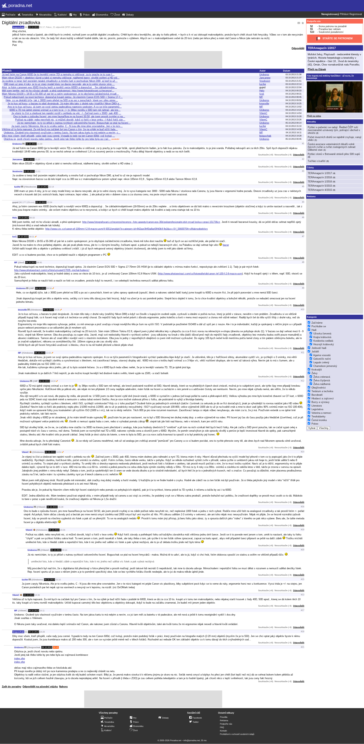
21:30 (39, 144)
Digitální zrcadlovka (21, 22)
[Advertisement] (153, 59)
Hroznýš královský (323, 344)
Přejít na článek (317, 69)
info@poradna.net (192, 740)
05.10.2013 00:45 (293, 139)
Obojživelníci (318, 387)
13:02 (48, 353)
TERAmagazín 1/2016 (320, 181)
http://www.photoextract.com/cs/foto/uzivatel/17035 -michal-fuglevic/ (51, 270)
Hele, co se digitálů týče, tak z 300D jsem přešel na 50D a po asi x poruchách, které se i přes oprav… (62, 100)
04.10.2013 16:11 (293, 132)
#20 (302, 550)
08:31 (31, 237)
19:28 (42, 632)
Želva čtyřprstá (321, 380)
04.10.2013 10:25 (293, 103)
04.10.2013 (23, 218)
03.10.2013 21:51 (293, 81)
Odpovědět (298, 48)
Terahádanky (318, 416)
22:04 (49, 202)
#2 (303, 159)
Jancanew (264, 77)
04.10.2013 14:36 (293, 129)
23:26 (62, 530)
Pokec (49, 27)
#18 (302, 631)
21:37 (37, 159)
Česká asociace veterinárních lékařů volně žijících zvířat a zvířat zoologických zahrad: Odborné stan (332, 147)
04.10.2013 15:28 (293, 116)
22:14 (51, 187)
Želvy (314, 373)
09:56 (49, 288)
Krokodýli (316, 369)
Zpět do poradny (11, 686)
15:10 (58, 579)
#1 (303, 143)
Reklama (224, 720)
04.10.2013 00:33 (293, 90)
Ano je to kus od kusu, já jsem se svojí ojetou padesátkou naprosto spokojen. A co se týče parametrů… (65, 106)
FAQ (222, 727)
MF (261, 97)
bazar (226, 245)
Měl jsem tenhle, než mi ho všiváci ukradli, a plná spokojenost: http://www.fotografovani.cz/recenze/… (58, 90)
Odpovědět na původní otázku (40, 686)
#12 (302, 381)
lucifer (262, 84)
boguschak (18, 27)
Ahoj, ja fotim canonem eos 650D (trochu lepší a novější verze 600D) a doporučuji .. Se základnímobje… (59, 87)
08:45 (39, 262)
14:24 (53, 381)
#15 (302, 579)
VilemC (263, 113)
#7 (303, 236)
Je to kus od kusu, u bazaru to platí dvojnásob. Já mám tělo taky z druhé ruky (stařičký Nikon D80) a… (64, 103)
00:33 (32, 218)
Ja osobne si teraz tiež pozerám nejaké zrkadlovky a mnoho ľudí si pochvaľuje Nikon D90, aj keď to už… (60, 81)
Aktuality (311, 122)
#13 (302, 594)
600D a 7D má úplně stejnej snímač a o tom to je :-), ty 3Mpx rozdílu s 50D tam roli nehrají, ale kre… (65, 110)
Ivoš (261, 93)
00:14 (64, 550)
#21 (302, 647)
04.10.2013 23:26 (293, 119)
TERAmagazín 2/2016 (320, 177)
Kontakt (223, 731)
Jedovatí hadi (318, 348)
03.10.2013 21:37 (293, 77)
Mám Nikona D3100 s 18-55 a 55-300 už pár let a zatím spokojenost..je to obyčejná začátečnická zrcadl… (60, 93)
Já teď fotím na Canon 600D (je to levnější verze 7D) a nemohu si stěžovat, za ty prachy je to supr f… (58, 74)
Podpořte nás (314, 21)
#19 (302, 529)
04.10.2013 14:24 (293, 110)
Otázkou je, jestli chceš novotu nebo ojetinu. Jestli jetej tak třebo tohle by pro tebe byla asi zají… (57, 139)
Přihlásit (344, 14)
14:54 (58, 452)
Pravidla (223, 717)
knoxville (264, 103)
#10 (302, 309)
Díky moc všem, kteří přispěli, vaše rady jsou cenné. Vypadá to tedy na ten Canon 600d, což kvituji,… (58, 135)
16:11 (42, 610)
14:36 (37, 595)
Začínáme (316, 322)
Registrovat (355, 14)
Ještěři (315, 351)
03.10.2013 (33, 27)
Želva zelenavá (321, 376)
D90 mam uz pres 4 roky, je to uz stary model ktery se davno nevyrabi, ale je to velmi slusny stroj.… (59, 84)
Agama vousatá (321, 355)
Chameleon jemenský (325, 366)
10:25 (57, 310)
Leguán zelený (321, 362)
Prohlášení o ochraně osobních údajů (237, 734)
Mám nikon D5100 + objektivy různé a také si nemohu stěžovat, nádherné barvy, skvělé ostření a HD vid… (60, 77)
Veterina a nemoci (321, 412)
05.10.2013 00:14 (293, 123)
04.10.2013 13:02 (293, 107)
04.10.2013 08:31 (293, 94)
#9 (303, 288)
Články (310, 167)
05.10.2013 (56, 550)
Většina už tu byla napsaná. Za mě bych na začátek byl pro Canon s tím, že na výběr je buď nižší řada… (60, 129)
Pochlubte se (318, 326)
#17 (302, 610)
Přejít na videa (314, 116)
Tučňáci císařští (317, 161)
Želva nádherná (321, 384)
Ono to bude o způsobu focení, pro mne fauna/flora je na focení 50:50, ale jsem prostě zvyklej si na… (69, 116)
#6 (303, 217)
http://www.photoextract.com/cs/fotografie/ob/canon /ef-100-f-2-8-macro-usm (200, 273)
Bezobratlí (317, 394)
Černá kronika (319, 420)
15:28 (60, 507)
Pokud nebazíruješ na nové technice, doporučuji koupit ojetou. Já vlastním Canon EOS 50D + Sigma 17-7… (63, 97)
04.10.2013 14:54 (293, 113)
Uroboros (264, 74)
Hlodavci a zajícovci (322, 398)
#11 (302, 352)
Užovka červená (322, 333)
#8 (303, 262)
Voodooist (264, 81)
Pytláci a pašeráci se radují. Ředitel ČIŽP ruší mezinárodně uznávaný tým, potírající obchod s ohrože (334, 130)
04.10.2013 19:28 (293, 136)
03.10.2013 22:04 (293, 87)
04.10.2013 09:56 (293, 100)
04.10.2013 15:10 (293, 126)
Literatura (316, 405)
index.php (19, 658)
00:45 (55, 647)
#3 (303, 171)
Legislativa (317, 409)
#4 (303, 202)
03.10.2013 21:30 (293, 74)
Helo (261, 90)
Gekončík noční (322, 358)
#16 (302, 506)
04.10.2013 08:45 (293, 97)
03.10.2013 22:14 (293, 84)
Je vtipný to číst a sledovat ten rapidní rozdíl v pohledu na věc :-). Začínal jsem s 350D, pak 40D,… (66, 113)
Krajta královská (322, 337)
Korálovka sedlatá (323, 340)
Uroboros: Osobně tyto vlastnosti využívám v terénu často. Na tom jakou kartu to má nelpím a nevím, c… (62, 132)
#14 (302, 452)
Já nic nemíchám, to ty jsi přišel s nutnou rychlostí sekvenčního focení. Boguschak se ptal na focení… (74, 122)
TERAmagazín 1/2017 (322, 48)
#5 (303, 186)
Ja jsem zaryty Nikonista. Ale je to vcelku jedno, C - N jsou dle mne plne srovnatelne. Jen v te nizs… (67, 126)
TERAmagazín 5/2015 (320, 185)
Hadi (313, 330)
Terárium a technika (322, 391)
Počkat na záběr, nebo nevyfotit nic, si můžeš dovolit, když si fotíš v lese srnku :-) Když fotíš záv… (70, 119)
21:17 (42, 27)
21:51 (37, 171)
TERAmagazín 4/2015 (320, 189)
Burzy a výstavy (320, 402)
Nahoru (63, 686)
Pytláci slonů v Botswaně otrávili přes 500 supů (334, 154)
